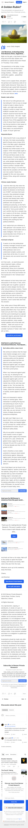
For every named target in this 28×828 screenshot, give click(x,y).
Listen (24, 16)
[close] (23, 776)
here (16, 93)
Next (23, 699)
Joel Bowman (10, 15)
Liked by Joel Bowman (10, 726)
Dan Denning (13, 764)
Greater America (6, 759)
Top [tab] (3, 754)
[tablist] (8, 710)
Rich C (6, 724)
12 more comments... (6, 746)
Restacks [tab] (11, 710)
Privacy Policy (19, 814)
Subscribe (19, 2)
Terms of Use (21, 684)
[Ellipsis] (26, 724)
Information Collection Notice (17, 686)
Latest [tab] (7, 754)
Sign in (24, 2)
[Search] (25, 754)
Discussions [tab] (13, 754)
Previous (6, 699)
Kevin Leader (8, 738)
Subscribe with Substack (15, 807)
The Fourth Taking (7, 770)
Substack (6, 824)
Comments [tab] (5, 710)
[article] (14, 762)
